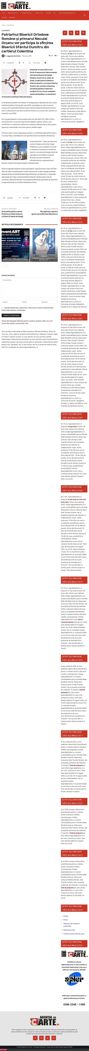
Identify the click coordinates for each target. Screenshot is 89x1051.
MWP (70, 1047)
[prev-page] (3, 265)
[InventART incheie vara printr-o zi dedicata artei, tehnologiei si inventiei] (16, 245)
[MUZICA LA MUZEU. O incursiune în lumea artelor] (44, 245)
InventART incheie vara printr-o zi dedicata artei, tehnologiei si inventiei (15, 259)
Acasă (4, 25)
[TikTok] (77, 33)
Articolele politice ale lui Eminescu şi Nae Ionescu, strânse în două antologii (12, 214)
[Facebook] (65, 33)
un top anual (72, 426)
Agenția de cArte (14, 56)
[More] (45, 62)
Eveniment (10, 25)
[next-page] (6, 265)
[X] (83, 33)
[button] (84, 15)
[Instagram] (71, 33)
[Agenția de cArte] (3, 55)
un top (70, 53)
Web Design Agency (62, 1047)
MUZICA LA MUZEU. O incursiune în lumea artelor (44, 259)
